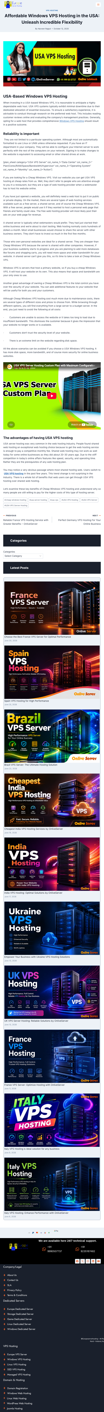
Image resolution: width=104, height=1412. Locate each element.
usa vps (54, 500)
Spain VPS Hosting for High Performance (26, 701)
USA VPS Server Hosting (15, 505)
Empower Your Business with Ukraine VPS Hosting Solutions (37, 957)
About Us (12, 1275)
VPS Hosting (52, 10)
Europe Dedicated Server (20, 1309)
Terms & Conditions (17, 1295)
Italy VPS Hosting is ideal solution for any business (31, 1149)
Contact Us (12, 1280)
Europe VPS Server (17, 1354)
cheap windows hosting (15, 500)
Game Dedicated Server (19, 1319)
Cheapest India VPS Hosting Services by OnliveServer (33, 829)
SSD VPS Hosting (16, 1369)
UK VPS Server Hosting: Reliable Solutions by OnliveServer (36, 1020)
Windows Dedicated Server (21, 1329)
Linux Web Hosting (16, 1398)
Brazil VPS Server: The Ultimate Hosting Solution (30, 764)
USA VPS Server (89, 500)
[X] (82, 1261)
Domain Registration (17, 1388)
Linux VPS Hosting (16, 1364)
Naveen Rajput (44, 29)
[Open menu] (98, 4)
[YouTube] (98, 1261)
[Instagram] (88, 1261)
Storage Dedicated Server (20, 1314)
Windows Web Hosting (19, 1393)
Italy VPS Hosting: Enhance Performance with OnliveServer (36, 1213)
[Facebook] (77, 1261)
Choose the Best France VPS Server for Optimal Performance (37, 636)
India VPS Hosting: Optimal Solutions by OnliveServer (33, 892)
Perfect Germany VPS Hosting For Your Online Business (79, 519)
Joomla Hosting (14, 1408)
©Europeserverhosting (89, 1339)
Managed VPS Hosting (18, 1374)
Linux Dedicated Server (19, 1324)
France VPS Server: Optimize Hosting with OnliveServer (34, 1085)
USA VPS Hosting (70, 500)
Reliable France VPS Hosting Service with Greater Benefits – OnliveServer (25, 519)
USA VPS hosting (13, 473)
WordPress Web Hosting (19, 1403)
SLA (9, 1285)
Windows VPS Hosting (71, 121)
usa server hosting (38, 500)
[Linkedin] (93, 1261)
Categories (9, 551)
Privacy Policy (14, 1290)
